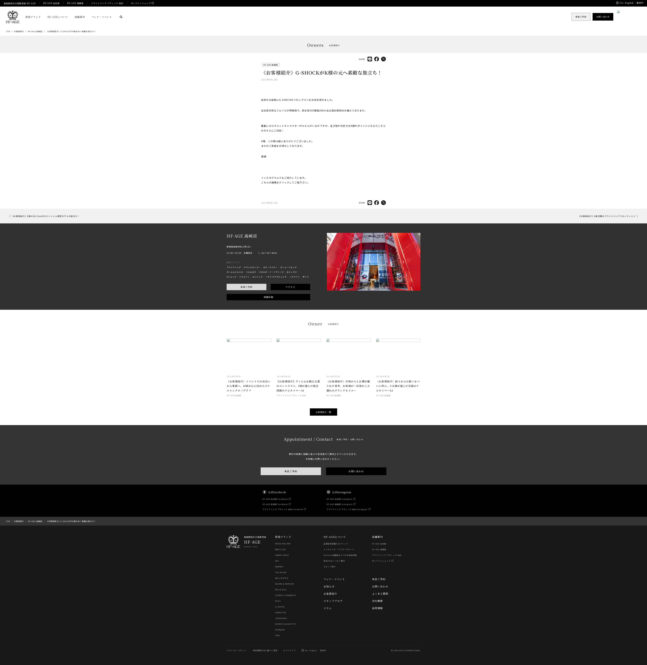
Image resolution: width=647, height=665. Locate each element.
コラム (328, 608)
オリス (306, 276)
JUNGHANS (281, 618)
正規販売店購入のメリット (336, 543)
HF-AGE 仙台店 (51, 3)
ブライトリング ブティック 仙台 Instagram (347, 509)
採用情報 (377, 608)
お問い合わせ (356, 471)
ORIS (277, 635)
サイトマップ (289, 650)
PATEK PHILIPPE (283, 543)
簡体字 (640, 2)
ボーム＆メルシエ (235, 272)
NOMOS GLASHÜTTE (285, 624)
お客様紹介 (19, 31)
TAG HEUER (281, 572)
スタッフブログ (333, 601)
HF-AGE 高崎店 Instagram (339, 504)
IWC (277, 560)
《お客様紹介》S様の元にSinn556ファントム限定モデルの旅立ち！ (45, 216)
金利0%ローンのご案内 (334, 560)
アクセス (290, 286)
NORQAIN (280, 629)
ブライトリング (234, 267)
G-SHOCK (280, 606)
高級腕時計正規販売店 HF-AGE (20, 3)
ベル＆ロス (251, 272)
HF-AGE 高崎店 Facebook (275, 504)
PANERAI (279, 566)
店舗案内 (80, 17)
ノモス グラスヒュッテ (276, 276)
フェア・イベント (102, 17)
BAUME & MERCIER (284, 583)
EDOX (278, 601)
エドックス (292, 272)
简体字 (323, 650)
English (629, 2)
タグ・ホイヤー (270, 267)
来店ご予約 (246, 286)
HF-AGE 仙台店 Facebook (275, 499)
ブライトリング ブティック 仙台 (107, 3)
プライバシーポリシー (237, 650)
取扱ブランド (33, 17)
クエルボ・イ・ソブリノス (271, 272)
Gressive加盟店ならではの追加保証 (340, 555)
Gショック (231, 276)
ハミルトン (244, 276)
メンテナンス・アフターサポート (339, 549)
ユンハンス (257, 276)
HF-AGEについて (58, 17)
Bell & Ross (281, 589)
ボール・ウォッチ (288, 267)
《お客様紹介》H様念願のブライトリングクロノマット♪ (607, 216)
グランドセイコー (252, 267)
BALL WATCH (281, 578)
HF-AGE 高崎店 (75, 3)
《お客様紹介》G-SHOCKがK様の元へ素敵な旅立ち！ (71, 31)
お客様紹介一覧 (323, 412)
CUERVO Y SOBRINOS (285, 595)
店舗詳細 (268, 297)
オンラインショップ (141, 3)
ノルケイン (294, 276)
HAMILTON (280, 612)
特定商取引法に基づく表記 (265, 650)
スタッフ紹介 (330, 566)
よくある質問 (380, 593)
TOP (8, 31)
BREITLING (280, 549)
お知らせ (329, 586)
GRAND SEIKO (282, 555)
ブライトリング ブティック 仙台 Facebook (283, 509)
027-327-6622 (269, 252)
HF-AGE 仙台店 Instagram (339, 499)
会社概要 (377, 601)
